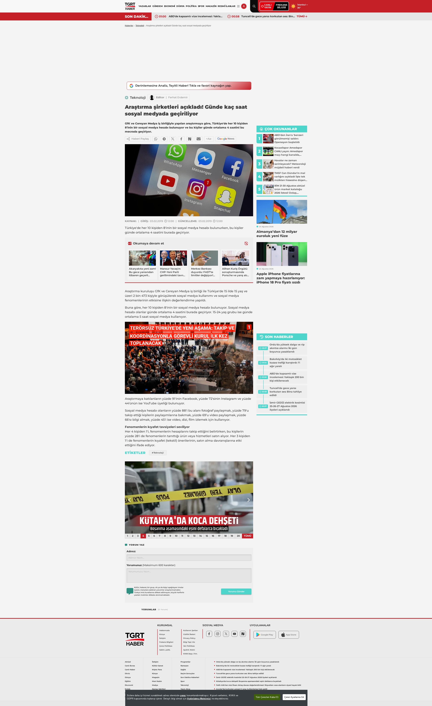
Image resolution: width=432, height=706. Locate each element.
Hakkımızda (164, 630)
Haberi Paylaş (140, 138)
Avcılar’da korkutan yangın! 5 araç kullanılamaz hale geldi (241, 689)
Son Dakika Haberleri (190, 677)
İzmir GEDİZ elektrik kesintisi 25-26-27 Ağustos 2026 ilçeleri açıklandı (287, 406)
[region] (216, 698)
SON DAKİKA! (137, 17)
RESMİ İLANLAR (226, 6)
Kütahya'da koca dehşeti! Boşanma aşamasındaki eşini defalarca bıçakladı (248, 681)
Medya (155, 685)
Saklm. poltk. (164, 650)
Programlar (185, 662)
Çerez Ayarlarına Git (294, 697)
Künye (162, 634)
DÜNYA (180, 6)
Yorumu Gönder (236, 591)
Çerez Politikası (165, 646)
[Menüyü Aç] (238, 6)
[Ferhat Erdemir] (151, 97)
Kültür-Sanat (157, 666)
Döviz (127, 673)
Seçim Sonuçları (188, 673)
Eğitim (128, 681)
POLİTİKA (191, 6)
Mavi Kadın (157, 681)
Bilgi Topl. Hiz (189, 642)
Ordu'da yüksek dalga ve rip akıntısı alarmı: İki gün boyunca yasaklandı (287, 348)
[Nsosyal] (189, 138)
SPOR (201, 6)
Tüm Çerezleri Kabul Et (267, 697)
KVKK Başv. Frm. (190, 654)
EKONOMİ (169, 6)
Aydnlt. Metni (189, 650)
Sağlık (183, 670)
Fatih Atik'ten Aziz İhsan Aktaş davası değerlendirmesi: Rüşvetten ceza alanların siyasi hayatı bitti (258, 685)
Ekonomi (129, 685)
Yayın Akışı (185, 689)
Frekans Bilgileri (166, 642)
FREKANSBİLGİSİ (281, 6)
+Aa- (209, 138)
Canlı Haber (130, 670)
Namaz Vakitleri (159, 689)
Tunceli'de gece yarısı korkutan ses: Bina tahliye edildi (268, 16)
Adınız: (131, 551)
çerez (183, 695)
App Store (291, 634)
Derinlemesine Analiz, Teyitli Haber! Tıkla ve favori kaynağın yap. (183, 85)
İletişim (162, 638)
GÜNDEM (157, 6)
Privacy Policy (189, 638)
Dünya (128, 677)
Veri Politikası (189, 646)
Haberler (129, 25)
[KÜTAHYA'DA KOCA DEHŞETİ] (189, 497)
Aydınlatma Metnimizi (199, 698)
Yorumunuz (151, 565)
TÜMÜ (301, 16)
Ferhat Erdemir (178, 97)
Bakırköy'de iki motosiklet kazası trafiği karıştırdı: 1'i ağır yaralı (286, 363)
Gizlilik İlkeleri (189, 634)
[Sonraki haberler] (246, 243)
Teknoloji (140, 25)
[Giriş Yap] (244, 6)
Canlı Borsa (130, 666)
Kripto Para (157, 670)
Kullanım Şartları (190, 630)
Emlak (127, 689)
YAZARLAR (145, 6)
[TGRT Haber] (130, 6)
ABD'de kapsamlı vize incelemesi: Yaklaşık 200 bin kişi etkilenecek (195, 16)
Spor (183, 681)
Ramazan (184, 666)
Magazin (155, 677)
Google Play (267, 634)
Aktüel (128, 662)
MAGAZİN (211, 6)
